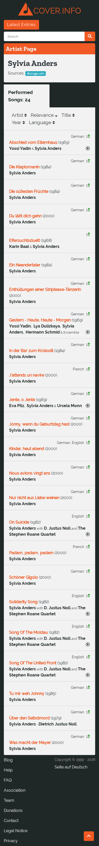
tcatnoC (11, 820)
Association (14, 790)
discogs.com (35, 73)
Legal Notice (15, 830)
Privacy (11, 840)
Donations (13, 810)
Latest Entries (21, 24)
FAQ (8, 780)
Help (8, 770)
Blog (8, 760)
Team (9, 800)
